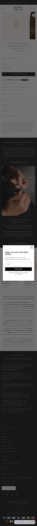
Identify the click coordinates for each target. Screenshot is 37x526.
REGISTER (18, 269)
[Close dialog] (31, 247)
